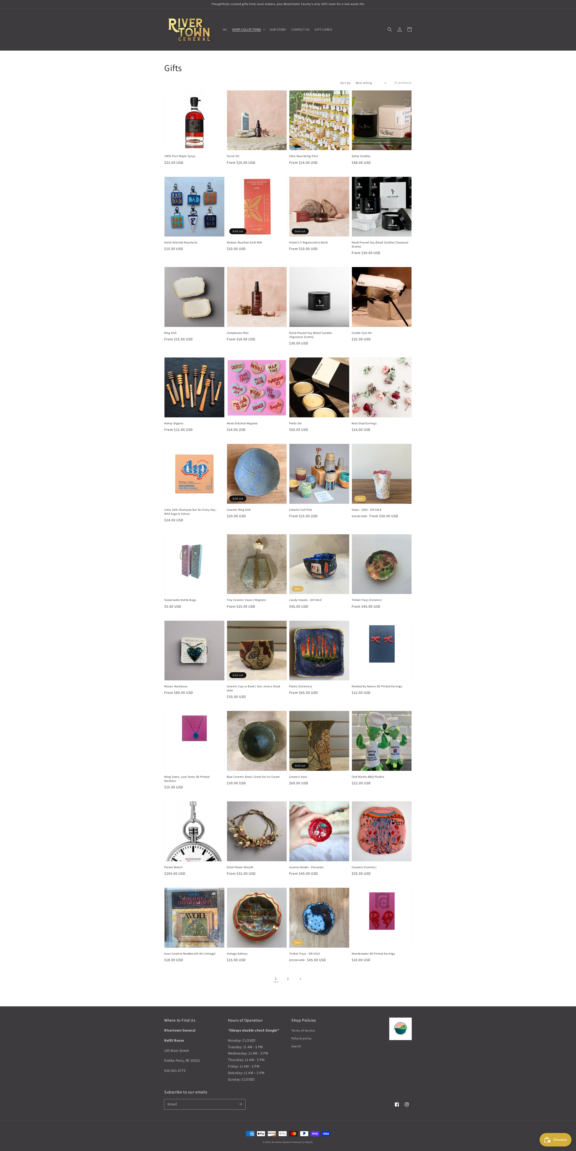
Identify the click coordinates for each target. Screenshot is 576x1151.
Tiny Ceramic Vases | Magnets (246, 600)
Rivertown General (281, 1142)
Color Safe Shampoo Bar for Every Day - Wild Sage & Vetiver (191, 512)
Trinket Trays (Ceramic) (367, 600)
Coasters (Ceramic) (364, 867)
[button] (390, 29)
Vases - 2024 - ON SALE (367, 510)
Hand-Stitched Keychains (181, 242)
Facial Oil (233, 156)
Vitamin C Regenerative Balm (308, 242)
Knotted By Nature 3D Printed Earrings (377, 686)
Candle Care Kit (362, 333)
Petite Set (295, 423)
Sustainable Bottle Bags (180, 600)
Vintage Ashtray (237, 953)
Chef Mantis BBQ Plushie (368, 777)
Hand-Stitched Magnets (242, 423)
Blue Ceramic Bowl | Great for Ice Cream (253, 777)
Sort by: (345, 83)
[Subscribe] (240, 1104)
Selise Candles (361, 156)
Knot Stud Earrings (364, 423)
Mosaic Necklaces (175, 686)
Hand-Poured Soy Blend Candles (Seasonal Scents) (380, 244)
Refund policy (301, 1038)
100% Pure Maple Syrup (179, 156)
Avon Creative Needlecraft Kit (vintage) (190, 953)
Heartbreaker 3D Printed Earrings (373, 953)
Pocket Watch (173, 867)
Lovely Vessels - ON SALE (305, 600)
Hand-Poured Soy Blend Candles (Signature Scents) (310, 335)
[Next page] (300, 979)
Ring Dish (170, 333)
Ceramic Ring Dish (239, 510)
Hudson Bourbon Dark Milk (244, 242)
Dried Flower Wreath (240, 867)
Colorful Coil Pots (300, 510)
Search (296, 1046)
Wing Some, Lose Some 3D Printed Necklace (187, 779)
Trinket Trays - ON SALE (304, 953)
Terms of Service (303, 1030)
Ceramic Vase (298, 777)
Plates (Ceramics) (300, 686)
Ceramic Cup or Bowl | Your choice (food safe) (253, 688)
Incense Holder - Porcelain (306, 867)
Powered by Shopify (302, 1142)
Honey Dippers (173, 423)
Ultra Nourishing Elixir (303, 156)
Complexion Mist (238, 333)
